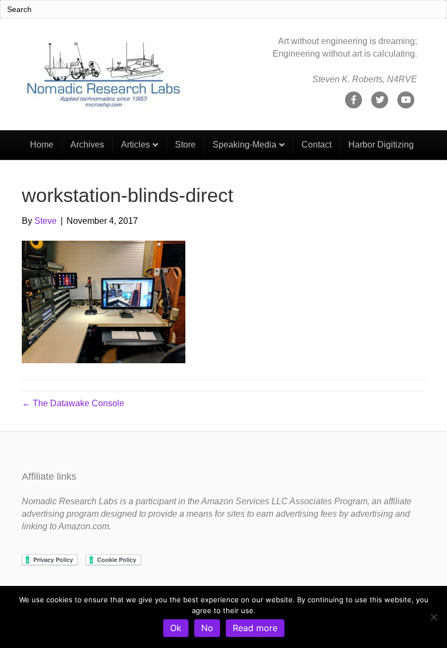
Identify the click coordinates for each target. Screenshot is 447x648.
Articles (135, 144)
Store (185, 144)
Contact (316, 144)
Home (41, 144)
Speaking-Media (244, 144)
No (207, 627)
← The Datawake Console (73, 403)
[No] (433, 617)
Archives (87, 144)
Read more (255, 627)
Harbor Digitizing (381, 144)
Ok (176, 627)
